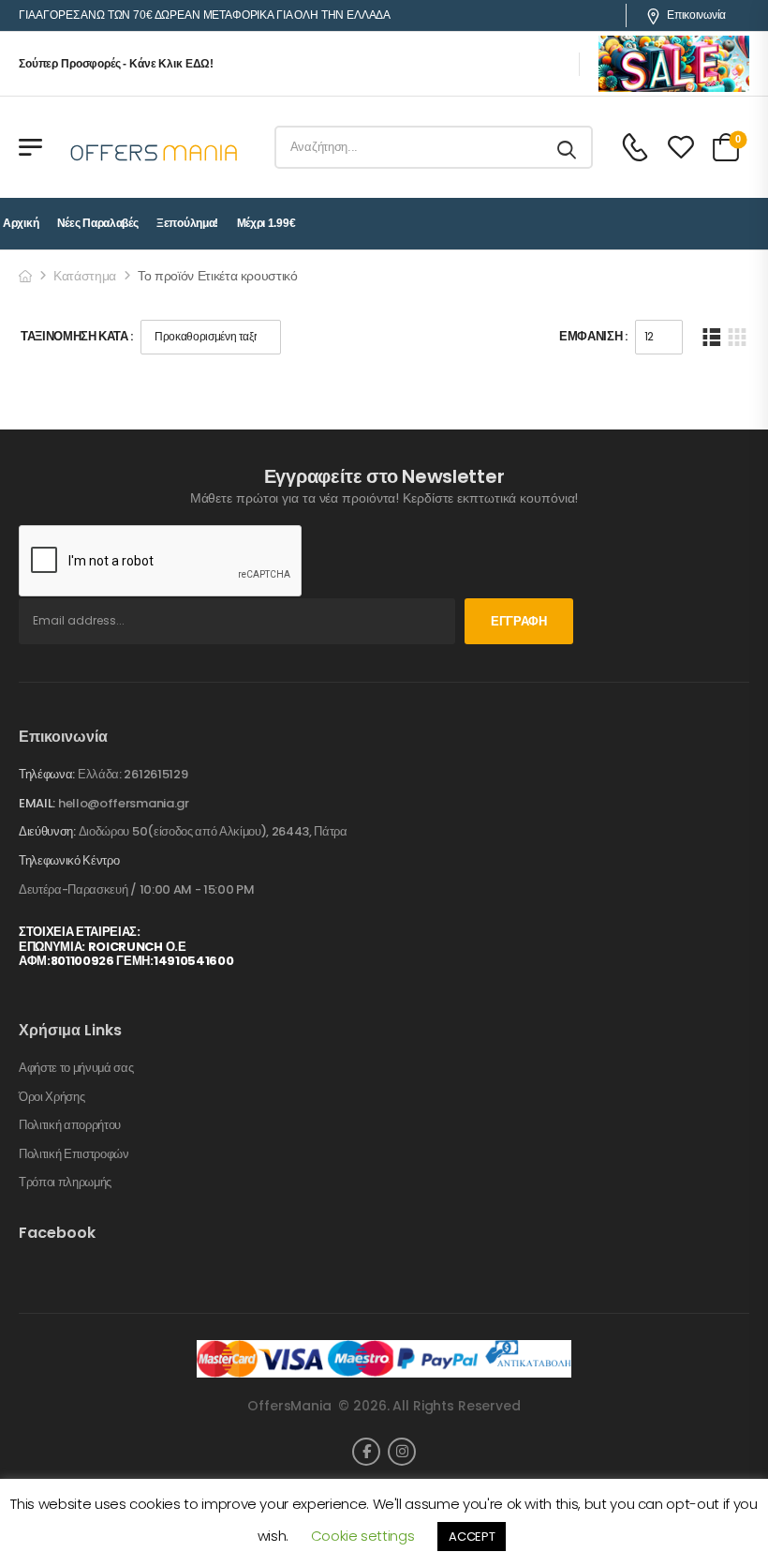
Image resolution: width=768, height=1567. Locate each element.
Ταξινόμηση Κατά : (77, 336)
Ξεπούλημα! (187, 223)
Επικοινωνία (696, 15)
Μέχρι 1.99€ (266, 223)
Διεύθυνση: (47, 831)
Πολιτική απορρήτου (70, 1125)
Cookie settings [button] (363, 1535)
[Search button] (568, 147)
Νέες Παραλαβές (98, 223)
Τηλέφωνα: (47, 774)
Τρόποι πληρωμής (65, 1182)
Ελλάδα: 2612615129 (132, 774)
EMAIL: (37, 803)
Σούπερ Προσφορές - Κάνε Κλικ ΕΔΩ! (116, 63)
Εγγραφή (519, 621)
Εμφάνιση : (593, 336)
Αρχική (20, 223)
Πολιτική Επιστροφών (74, 1154)
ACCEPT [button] (472, 1536)
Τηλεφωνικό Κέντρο (69, 860)
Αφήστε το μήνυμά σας (76, 1068)
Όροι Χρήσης (51, 1097)
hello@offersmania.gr (123, 803)
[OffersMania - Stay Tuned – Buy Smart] (154, 147)
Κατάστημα (84, 275)
